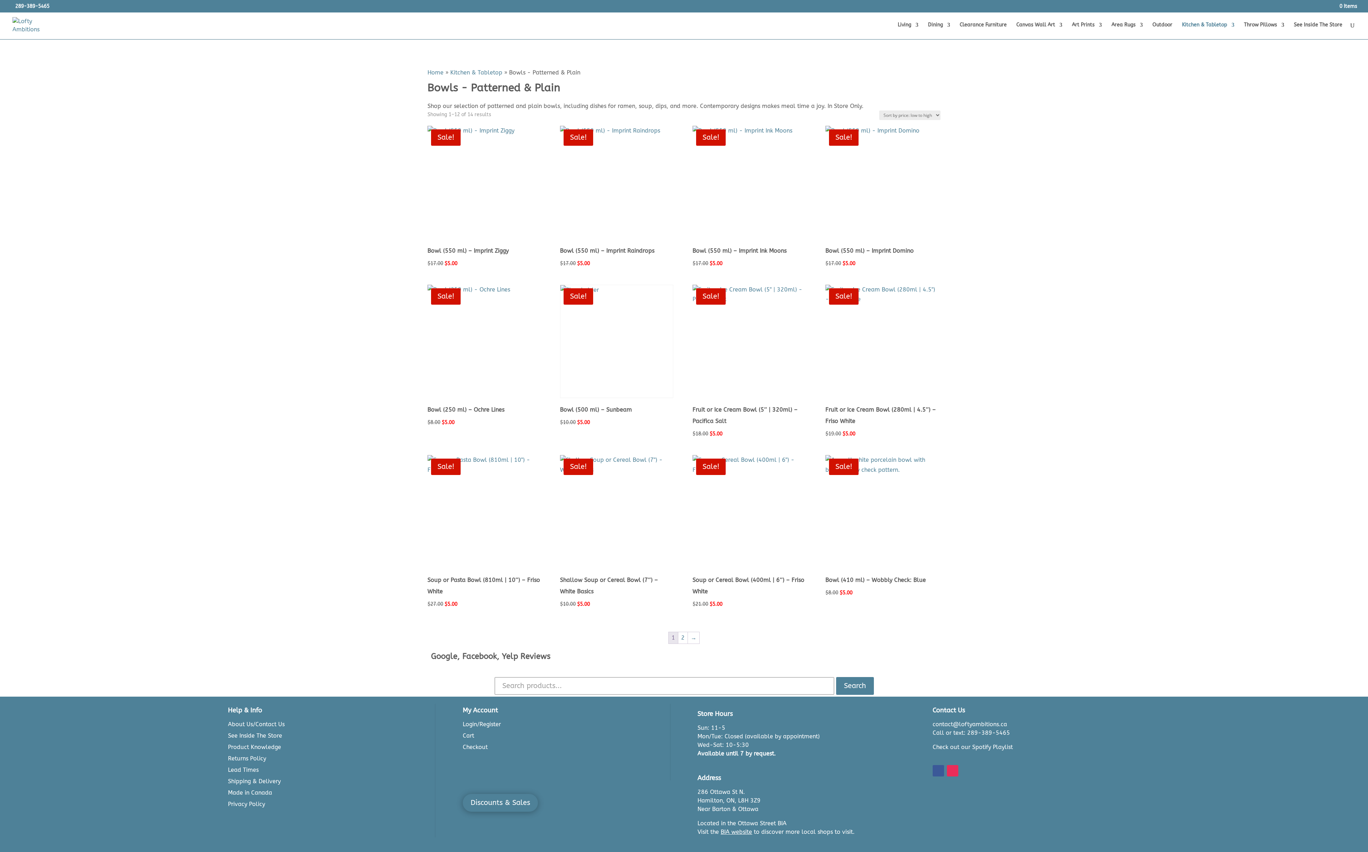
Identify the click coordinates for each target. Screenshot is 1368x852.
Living (904, 25)
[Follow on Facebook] (938, 770)
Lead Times (243, 769)
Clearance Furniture (983, 25)
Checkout (475, 747)
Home (436, 72)
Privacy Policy (246, 804)
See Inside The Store (1318, 25)
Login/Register (482, 724)
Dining (935, 25)
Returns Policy (247, 758)
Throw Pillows (1260, 25)
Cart (468, 735)
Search (855, 686)
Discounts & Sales (500, 803)
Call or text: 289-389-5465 (971, 732)
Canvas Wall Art (1035, 25)
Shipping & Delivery (254, 781)
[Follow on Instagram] (952, 770)
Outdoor (1162, 25)
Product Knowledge (254, 747)
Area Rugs (1124, 25)
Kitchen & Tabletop (1204, 25)
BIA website (736, 831)
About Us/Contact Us (256, 724)
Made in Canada (250, 792)
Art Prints (1083, 25)
